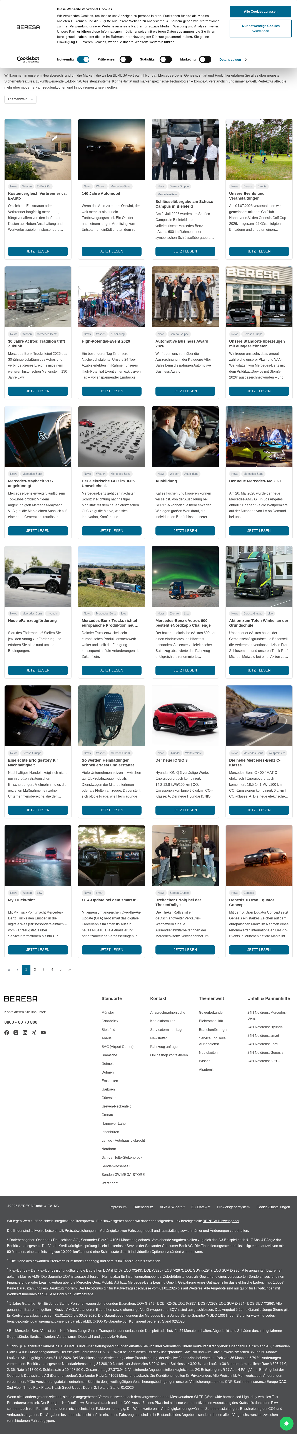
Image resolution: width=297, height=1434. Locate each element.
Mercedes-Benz (120, 186)
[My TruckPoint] (38, 855)
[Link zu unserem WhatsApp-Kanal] (287, 1424)
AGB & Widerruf (172, 1207)
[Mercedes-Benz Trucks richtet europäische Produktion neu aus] (111, 576)
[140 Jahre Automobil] (111, 149)
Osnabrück (110, 1021)
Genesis (249, 892)
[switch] (126, 59)
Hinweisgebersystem (233, 1207)
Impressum (118, 1207)
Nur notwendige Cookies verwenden (261, 28)
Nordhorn (109, 1149)
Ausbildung (118, 334)
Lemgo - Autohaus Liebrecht (123, 1140)
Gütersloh (109, 1098)
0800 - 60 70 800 (20, 1022)
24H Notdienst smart (263, 1035)
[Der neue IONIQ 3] (185, 715)
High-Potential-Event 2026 (106, 341)
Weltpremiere (193, 753)
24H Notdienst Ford (262, 1044)
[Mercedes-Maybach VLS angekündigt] (38, 436)
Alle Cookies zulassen (260, 11)
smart (99, 892)
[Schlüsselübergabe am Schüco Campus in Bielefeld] (185, 149)
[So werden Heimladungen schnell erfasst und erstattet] (111, 715)
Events (262, 186)
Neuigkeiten (208, 1052)
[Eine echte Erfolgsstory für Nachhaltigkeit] (38, 715)
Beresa (248, 186)
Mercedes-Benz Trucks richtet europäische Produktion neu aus (109, 625)
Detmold (108, 1063)
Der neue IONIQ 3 (171, 760)
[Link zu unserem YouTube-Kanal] (43, 1032)
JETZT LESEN (38, 251)
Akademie (207, 1070)
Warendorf (109, 1183)
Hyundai (52, 613)
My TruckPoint (21, 900)
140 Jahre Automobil (101, 193)
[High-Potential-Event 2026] (111, 296)
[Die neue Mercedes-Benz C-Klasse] (259, 715)
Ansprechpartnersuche (167, 1012)
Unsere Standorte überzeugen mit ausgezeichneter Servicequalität (257, 346)
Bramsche (109, 1055)
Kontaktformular (162, 1021)
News (13, 186)
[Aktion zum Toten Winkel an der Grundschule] (259, 576)
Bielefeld (108, 1030)
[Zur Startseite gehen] (26, 998)
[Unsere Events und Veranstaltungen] (259, 149)
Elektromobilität (211, 1021)
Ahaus (107, 1038)
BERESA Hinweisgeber (221, 1221)
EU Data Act (200, 1207)
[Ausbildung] (185, 436)
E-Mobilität (43, 186)
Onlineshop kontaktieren (169, 1055)
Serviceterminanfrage (166, 1030)
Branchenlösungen (213, 1030)
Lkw (123, 613)
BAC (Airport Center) (117, 1047)
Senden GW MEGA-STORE (123, 1174)
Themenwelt (17, 99)
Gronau (107, 1115)
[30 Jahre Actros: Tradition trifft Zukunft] (38, 296)
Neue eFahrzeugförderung (32, 620)
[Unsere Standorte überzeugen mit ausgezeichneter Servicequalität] (259, 296)
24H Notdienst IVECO (264, 1061)
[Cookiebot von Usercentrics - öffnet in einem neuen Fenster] (28, 59)
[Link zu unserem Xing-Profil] (34, 1032)
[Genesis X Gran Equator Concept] (259, 855)
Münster (108, 1012)
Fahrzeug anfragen (165, 1047)
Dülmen (108, 1072)
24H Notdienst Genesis (265, 1052)
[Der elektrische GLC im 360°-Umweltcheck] (111, 436)
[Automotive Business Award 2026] (185, 296)
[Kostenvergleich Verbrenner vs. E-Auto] (38, 149)
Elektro (174, 613)
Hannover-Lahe (114, 1123)
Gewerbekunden (212, 1012)
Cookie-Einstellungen (273, 1207)
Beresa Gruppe (179, 186)
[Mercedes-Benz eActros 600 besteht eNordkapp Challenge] (185, 576)
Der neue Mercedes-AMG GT (255, 481)
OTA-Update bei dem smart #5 (109, 900)
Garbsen (108, 1089)
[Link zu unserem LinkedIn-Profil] (25, 1032)
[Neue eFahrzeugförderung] (38, 576)
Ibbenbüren (110, 1132)
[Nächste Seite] (61, 970)
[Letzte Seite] (69, 970)
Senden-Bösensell (116, 1166)
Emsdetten (110, 1081)
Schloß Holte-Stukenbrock (122, 1157)
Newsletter (158, 1038)
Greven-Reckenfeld (117, 1106)
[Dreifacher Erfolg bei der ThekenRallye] (185, 855)
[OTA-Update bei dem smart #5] (111, 855)
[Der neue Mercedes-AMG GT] (259, 436)
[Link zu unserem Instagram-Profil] (15, 1032)
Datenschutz (143, 1207)
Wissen (27, 186)
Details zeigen (230, 59)
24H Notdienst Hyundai (265, 1027)
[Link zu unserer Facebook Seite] (6, 1032)
